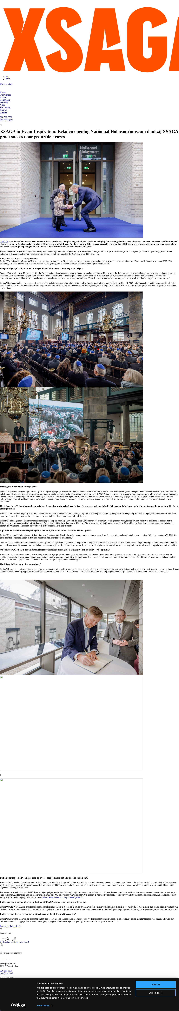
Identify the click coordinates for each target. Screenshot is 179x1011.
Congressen (5, 100)
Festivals (4, 102)
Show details (43, 1005)
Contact (3, 112)
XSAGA (4, 241)
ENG (8, 79)
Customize (154, 992)
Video (2, 105)
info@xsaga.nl (6, 119)
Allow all (155, 984)
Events (3, 97)
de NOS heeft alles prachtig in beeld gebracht (62, 897)
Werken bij (5, 107)
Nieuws (3, 110)
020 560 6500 (6, 117)
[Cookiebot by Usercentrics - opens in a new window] (18, 1005)
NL (7, 76)
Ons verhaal (5, 95)
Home (2, 92)
